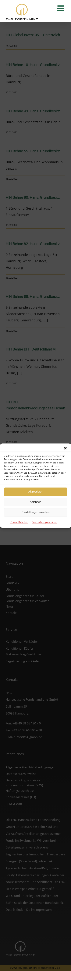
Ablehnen (35, 501)
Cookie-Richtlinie (19, 522)
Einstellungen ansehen (35, 512)
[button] (65, 448)
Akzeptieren (35, 491)
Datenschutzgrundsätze (44, 522)
